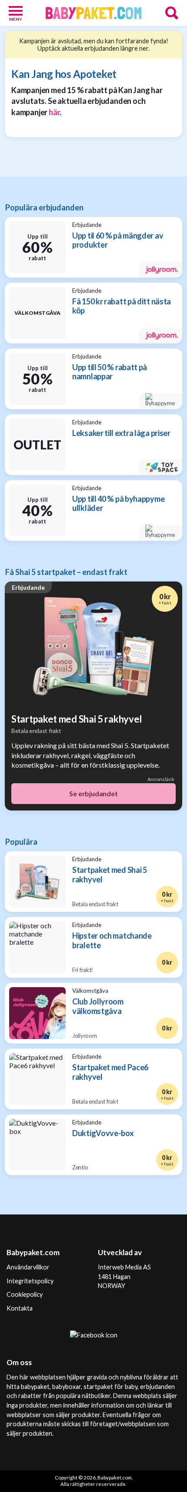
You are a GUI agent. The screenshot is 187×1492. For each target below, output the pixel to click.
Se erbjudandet (93, 793)
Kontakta (20, 1308)
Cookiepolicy (25, 1294)
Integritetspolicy (30, 1281)
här (54, 112)
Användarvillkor (28, 1267)
